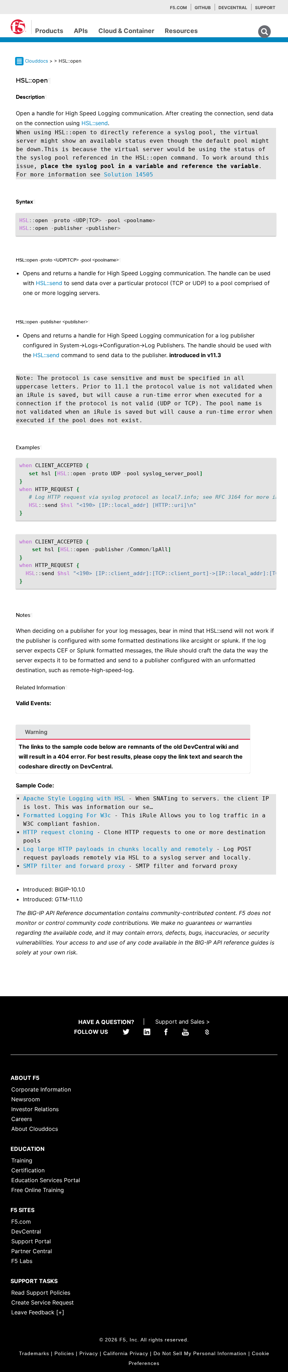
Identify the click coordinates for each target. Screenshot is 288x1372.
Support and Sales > (182, 1021)
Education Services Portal (45, 1180)
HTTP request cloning (58, 832)
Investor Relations (35, 1109)
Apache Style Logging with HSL (74, 798)
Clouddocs (36, 61)
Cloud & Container (126, 30)
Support (265, 7)
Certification (28, 1170)
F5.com (178, 7)
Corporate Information (41, 1089)
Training (21, 1160)
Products (49, 30)
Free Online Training (37, 1189)
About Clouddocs (34, 1128)
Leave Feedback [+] (37, 1312)
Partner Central (31, 1251)
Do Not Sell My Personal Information (200, 1353)
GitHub (203, 7)
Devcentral (232, 7)
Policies (64, 1353)
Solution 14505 (128, 174)
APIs (81, 30)
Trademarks (34, 1353)
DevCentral (26, 1231)
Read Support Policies (40, 1292)
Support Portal (31, 1241)
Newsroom (25, 1099)
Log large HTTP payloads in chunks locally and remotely (118, 849)
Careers (21, 1118)
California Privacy (125, 1353)
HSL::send (94, 123)
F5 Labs (21, 1260)
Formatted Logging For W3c (67, 815)
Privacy (88, 1353)
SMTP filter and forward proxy (74, 866)
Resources (181, 30)
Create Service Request (42, 1302)
